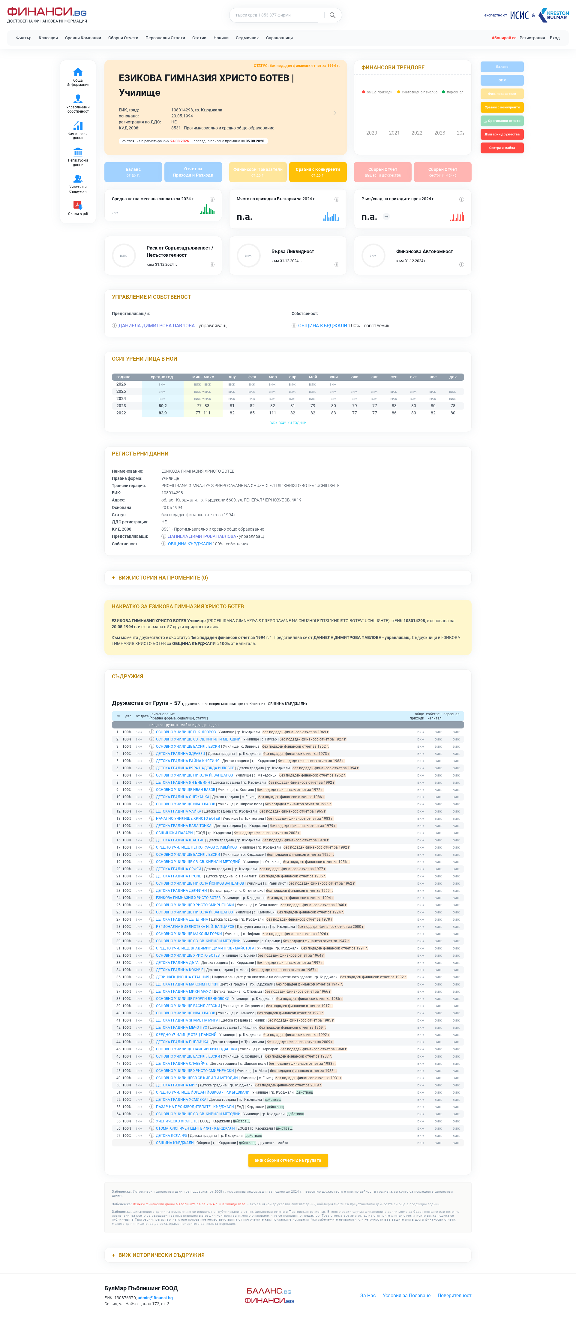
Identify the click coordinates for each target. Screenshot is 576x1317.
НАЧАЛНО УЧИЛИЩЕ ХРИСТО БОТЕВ (188, 818)
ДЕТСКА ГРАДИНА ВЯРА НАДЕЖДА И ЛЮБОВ (195, 768)
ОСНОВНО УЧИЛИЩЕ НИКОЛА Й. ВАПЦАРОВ (194, 775)
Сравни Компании (83, 37)
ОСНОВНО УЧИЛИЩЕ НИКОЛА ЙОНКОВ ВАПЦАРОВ (200, 883)
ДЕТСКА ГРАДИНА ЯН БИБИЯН (183, 782)
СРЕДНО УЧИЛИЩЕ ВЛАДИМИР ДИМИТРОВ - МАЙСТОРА (205, 948)
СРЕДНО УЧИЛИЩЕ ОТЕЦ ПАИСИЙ (186, 1035)
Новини (221, 37)
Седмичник (247, 37)
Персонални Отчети (165, 37)
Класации (48, 37)
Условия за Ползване (406, 1295)
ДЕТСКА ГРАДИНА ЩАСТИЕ (180, 840)
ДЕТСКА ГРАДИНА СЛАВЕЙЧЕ (182, 1063)
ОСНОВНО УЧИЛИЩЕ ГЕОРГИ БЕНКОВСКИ (193, 999)
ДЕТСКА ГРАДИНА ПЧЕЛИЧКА (182, 1042)
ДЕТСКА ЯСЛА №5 (171, 1136)
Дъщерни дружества (502, 134)
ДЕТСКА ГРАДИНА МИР (176, 1085)
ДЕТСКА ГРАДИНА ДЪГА (177, 963)
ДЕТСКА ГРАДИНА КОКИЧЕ (179, 970)
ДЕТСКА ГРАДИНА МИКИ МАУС (183, 991)
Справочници (279, 37)
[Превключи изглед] (334, 112)
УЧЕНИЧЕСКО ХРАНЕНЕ (176, 1121)
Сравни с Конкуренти (318, 172)
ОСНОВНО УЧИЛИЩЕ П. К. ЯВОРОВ (186, 732)
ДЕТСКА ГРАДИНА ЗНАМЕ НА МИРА (187, 1020)
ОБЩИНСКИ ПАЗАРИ (174, 833)
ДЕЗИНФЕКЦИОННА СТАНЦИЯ (182, 977)
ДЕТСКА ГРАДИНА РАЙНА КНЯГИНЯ (188, 761)
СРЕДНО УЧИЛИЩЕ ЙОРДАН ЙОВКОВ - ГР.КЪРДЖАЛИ (203, 1092)
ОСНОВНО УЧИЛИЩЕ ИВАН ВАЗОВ (185, 790)
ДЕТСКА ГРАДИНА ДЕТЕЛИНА (182, 919)
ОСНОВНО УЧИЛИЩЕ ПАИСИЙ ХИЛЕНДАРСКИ (196, 1049)
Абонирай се (504, 37)
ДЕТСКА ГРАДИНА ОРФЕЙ (178, 869)
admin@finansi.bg (155, 1297)
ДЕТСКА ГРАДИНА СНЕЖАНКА (182, 797)
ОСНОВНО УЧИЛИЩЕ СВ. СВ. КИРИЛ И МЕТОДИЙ (198, 739)
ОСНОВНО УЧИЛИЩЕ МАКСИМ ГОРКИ (189, 934)
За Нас (368, 1295)
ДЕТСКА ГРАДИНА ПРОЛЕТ (179, 876)
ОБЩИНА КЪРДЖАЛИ (322, 325)
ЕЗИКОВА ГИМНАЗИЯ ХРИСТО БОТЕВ (188, 898)
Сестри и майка (502, 148)
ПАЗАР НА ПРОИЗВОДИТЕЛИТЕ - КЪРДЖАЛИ (195, 1107)
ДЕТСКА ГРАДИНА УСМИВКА (181, 1100)
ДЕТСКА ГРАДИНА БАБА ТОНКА (184, 826)
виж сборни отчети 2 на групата (288, 1160)
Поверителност (455, 1295)
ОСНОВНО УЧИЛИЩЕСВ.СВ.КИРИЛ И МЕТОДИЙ (197, 1078)
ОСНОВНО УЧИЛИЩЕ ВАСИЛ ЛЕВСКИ (188, 746)
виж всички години (288, 422)
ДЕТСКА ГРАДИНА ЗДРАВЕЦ (180, 754)
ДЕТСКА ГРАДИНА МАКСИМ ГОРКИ (187, 984)
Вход (555, 37)
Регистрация (532, 37)
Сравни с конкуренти (502, 107)
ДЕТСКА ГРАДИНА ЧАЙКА (178, 811)
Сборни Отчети (123, 37)
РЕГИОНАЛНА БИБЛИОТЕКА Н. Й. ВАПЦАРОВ (195, 927)
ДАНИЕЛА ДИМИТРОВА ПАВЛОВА (156, 325)
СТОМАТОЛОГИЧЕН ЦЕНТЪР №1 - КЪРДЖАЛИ (195, 1128)
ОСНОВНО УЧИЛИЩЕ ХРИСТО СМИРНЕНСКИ (195, 905)
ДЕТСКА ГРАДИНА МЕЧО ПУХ (181, 1027)
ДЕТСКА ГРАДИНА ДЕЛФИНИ (181, 891)
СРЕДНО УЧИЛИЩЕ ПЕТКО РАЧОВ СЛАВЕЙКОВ (196, 847)
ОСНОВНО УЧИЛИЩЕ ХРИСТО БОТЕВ (188, 955)
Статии (199, 37)
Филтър (24, 37)
